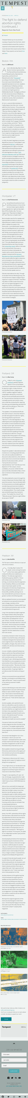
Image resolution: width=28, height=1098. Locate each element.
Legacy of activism (6, 969)
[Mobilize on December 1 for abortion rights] (14, 936)
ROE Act (12, 144)
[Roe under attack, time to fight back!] (14, 982)
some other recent (10, 246)
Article (16, 15)
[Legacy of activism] (14, 959)
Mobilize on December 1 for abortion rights (12, 946)
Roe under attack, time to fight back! (10, 992)
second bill (5, 164)
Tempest (5, 35)
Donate (6, 1019)
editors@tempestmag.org (7, 1010)
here (23, 51)
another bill (14, 168)
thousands (17, 78)
